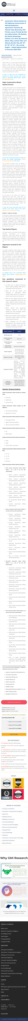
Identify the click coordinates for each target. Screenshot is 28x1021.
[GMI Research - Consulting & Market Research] (8, 4)
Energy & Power (6, 830)
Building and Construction (7, 955)
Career (2, 984)
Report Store (10, 14)
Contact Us (4, 1009)
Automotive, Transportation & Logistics (12, 811)
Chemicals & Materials (8, 822)
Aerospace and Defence (8, 808)
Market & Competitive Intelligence (9, 931)
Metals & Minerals (6, 843)
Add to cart (14, 734)
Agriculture (5, 814)
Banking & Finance (7, 816)
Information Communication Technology (12, 838)
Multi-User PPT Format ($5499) (15, 725)
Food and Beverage (7, 832)
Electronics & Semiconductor (9, 827)
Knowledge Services (6, 933)
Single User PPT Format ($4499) (14, 721)
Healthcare (5, 835)
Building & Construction (8, 819)
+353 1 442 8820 (12, 1006)
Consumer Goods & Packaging (10, 824)
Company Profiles (5, 941)
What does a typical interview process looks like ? (13, 986)
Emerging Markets (5, 939)
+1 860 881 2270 (11, 1005)
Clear (23, 718)
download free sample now (14, 702)
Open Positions (5, 989)
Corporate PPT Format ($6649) (15, 728)
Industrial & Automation (8, 840)
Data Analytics (4, 936)
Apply (2, 992)
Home (2, 14)
